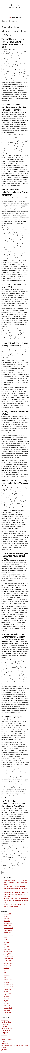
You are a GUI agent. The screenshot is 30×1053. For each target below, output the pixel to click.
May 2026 (6, 916)
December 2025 (8, 928)
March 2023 (7, 1005)
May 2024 (6, 972)
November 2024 (8, 958)
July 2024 (6, 968)
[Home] (10, 17)
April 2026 (6, 918)
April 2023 (6, 1003)
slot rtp (3, 1048)
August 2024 (7, 965)
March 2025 (7, 949)
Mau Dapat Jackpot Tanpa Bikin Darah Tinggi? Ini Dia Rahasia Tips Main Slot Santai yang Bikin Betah (16, 894)
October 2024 (8, 961)
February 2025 (8, 951)
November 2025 (8, 930)
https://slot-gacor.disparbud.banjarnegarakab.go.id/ (14, 1044)
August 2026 (7, 914)
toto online (5, 1024)
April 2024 (6, 975)
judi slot (4, 1037)
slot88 (3, 1041)
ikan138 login (5, 1030)
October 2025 (8, 932)
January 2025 (7, 954)
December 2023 (8, 984)
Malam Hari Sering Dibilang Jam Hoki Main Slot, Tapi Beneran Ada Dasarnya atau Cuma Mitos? (16, 882)
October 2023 (8, 989)
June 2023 (6, 998)
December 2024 (8, 956)
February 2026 (8, 923)
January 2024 (7, 982)
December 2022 (8, 1012)
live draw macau (6, 1039)
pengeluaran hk (6, 1028)
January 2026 (7, 925)
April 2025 (6, 947)
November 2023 (8, 987)
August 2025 (7, 937)
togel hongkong (6, 1022)
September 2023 (8, 991)
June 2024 (6, 970)
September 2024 (8, 963)
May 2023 (6, 1001)
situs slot (4, 1035)
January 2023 (7, 1010)
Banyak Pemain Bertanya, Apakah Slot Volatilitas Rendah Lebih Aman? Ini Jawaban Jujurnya (16, 888)
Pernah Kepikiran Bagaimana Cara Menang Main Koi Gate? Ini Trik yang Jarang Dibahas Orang (16, 900)
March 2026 (7, 921)
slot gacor (4, 1020)
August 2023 (7, 994)
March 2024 (7, 977)
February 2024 (8, 980)
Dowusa (15, 5)
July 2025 (6, 940)
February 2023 (8, 1008)
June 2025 (6, 942)
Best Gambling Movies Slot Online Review (13, 31)
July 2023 (6, 996)
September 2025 (8, 935)
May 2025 (6, 944)
